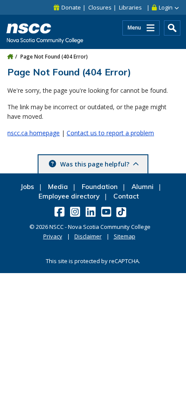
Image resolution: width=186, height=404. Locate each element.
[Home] (10, 56)
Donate (71, 7)
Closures (100, 7)
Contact (126, 196)
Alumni (142, 186)
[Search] (172, 28)
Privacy (52, 236)
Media (58, 186)
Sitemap (124, 236)
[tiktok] (122, 212)
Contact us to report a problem (110, 133)
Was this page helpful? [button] (94, 164)
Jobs (27, 186)
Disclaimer (88, 236)
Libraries (130, 7)
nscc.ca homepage (33, 133)
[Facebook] (60, 211)
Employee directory (68, 196)
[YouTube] (107, 211)
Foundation (100, 186)
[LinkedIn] (91, 211)
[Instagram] (76, 211)
